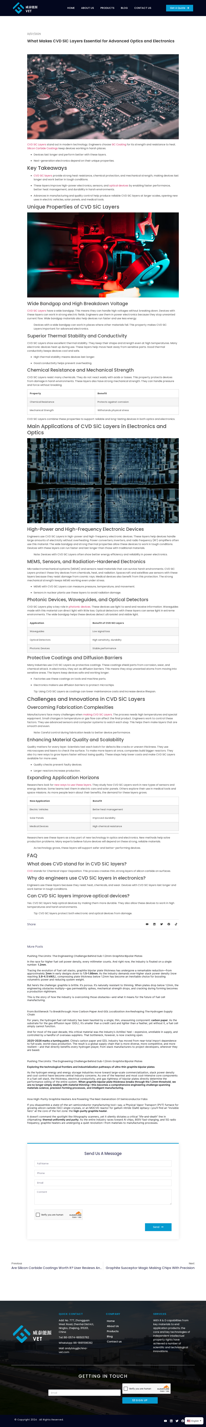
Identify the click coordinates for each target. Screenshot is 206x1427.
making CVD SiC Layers (97, 714)
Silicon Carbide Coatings (42, 148)
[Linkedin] (171, 1421)
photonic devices (79, 607)
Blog (124, 8)
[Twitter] (177, 1421)
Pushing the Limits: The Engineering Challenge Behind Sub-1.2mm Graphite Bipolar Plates (84, 956)
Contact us (142, 8)
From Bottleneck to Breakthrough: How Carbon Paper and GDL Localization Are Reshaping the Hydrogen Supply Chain (100, 1013)
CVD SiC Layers (36, 144)
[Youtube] (165, 1421)
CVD (30, 871)
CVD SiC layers (43, 175)
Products (107, 8)
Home (71, 8)
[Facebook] (183, 1421)
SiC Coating (119, 144)
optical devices (118, 185)
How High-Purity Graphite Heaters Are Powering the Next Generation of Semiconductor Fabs (87, 1099)
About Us (87, 8)
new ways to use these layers (72, 785)
